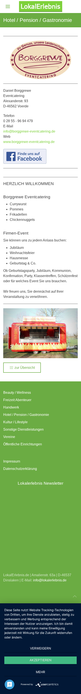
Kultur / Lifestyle (15, 422)
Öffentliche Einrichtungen (22, 444)
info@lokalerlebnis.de (50, 580)
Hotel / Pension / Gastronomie (26, 415)
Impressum (11, 461)
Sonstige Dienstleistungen (23, 429)
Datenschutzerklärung (20, 469)
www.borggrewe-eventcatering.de (29, 142)
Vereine (9, 437)
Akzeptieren (40, 660)
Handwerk (11, 407)
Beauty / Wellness (17, 392)
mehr (40, 672)
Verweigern (40, 648)
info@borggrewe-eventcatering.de (29, 131)
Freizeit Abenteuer (17, 400)
